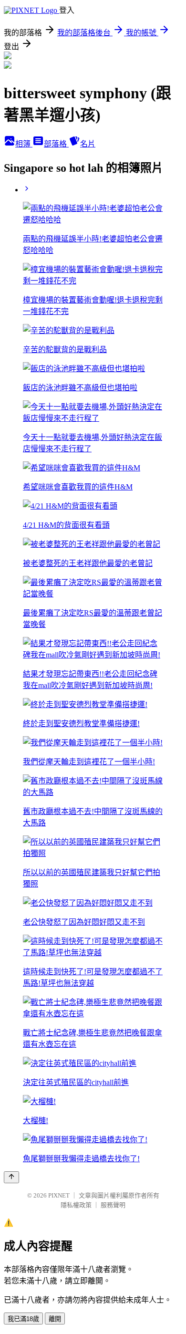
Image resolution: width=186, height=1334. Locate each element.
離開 (55, 1319)
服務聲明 (113, 1205)
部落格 (56, 144)
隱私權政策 (76, 1205)
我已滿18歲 (23, 1319)
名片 (87, 144)
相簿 (23, 144)
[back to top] (11, 1177)
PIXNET (59, 1195)
